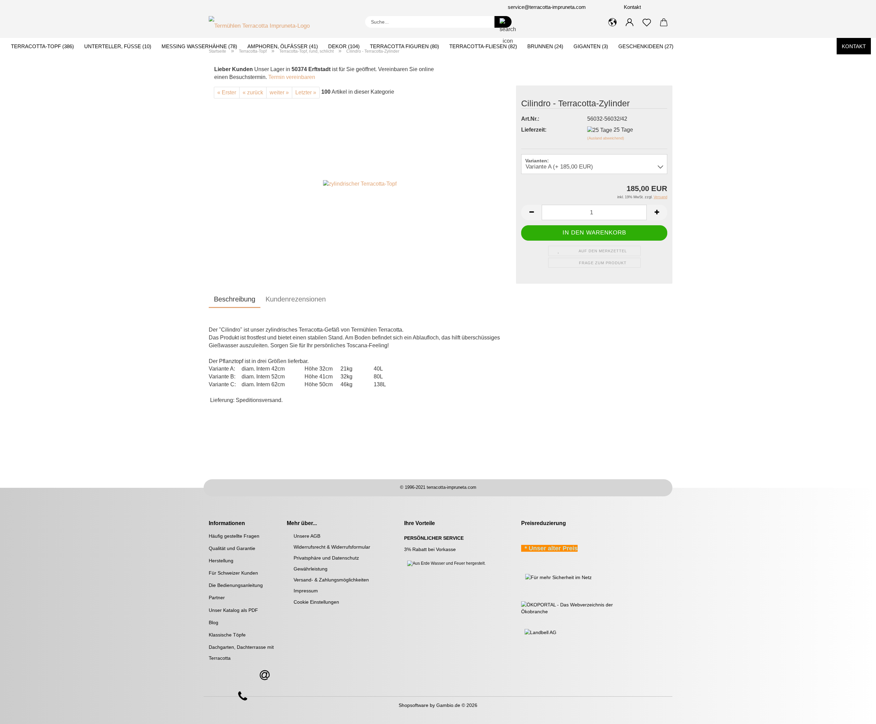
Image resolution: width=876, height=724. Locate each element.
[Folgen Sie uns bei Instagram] (278, 7)
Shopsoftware (413, 705)
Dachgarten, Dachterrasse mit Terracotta (241, 652)
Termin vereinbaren (291, 77)
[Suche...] (503, 22)
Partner (217, 597)
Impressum (306, 590)
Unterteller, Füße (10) (117, 46)
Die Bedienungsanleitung (236, 585)
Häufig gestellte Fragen (234, 536)
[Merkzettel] (646, 23)
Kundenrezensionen (296, 299)
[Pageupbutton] (857, 713)
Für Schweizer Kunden (233, 573)
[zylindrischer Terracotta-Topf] (360, 184)
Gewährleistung (310, 569)
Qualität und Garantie (232, 548)
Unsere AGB (307, 536)
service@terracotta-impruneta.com (547, 7)
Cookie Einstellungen (316, 602)
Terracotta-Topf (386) (42, 46)
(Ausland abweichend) (605, 138)
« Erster (226, 92)
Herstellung (221, 560)
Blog (213, 622)
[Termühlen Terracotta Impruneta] (262, 24)
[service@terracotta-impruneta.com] (264, 675)
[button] (612, 23)
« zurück (253, 92)
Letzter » (305, 92)
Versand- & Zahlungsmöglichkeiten (331, 579)
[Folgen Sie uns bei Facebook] (270, 7)
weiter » (279, 92)
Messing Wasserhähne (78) (199, 46)
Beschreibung (234, 299)
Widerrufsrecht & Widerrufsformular (332, 547)
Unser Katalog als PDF (233, 610)
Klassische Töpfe (227, 635)
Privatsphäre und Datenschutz (326, 558)
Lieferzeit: (533, 130)
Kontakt (631, 7)
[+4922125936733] (242, 696)
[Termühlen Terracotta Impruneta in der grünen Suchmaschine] (522, 576)
